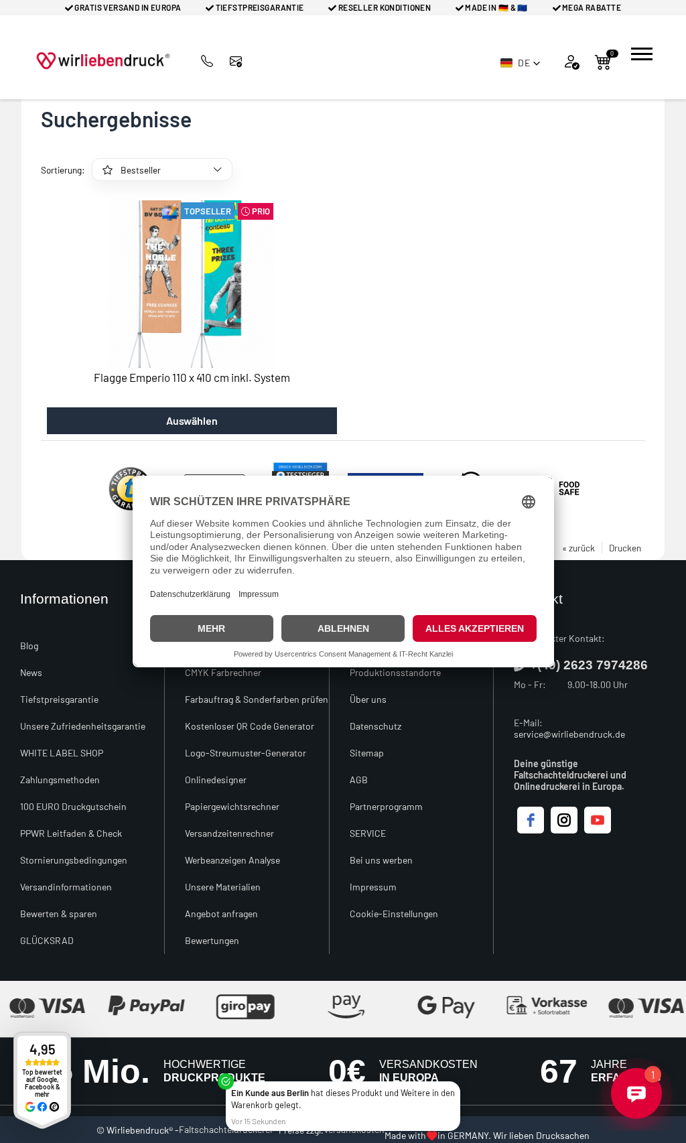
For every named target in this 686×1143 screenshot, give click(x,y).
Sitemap (367, 752)
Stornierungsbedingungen (73, 860)
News (31, 672)
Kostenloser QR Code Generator (249, 726)
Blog (29, 645)
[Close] (457, 1084)
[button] (520, 63)
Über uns (368, 699)
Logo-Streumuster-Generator (245, 752)
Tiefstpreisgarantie (59, 699)
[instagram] (564, 820)
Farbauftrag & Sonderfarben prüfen (256, 699)
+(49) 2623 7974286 (589, 665)
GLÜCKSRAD (47, 940)
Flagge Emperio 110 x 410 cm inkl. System (192, 377)
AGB (359, 779)
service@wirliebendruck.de (569, 734)
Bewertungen (212, 940)
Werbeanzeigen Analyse (232, 860)
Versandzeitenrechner (229, 833)
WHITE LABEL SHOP (61, 752)
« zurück (578, 547)
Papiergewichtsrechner (232, 806)
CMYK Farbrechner (223, 672)
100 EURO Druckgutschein (73, 806)
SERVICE (368, 833)
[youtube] (597, 820)
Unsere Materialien (223, 886)
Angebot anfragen (221, 913)
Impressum (373, 886)
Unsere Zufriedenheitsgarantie (82, 726)
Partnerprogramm (386, 806)
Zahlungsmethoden (60, 779)
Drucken (625, 547)
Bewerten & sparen (58, 913)
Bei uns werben (381, 860)
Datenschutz (375, 726)
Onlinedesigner (216, 779)
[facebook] (530, 820)
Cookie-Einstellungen (394, 913)
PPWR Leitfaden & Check (71, 833)
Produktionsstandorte (395, 672)
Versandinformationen (66, 886)
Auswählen (192, 420)
